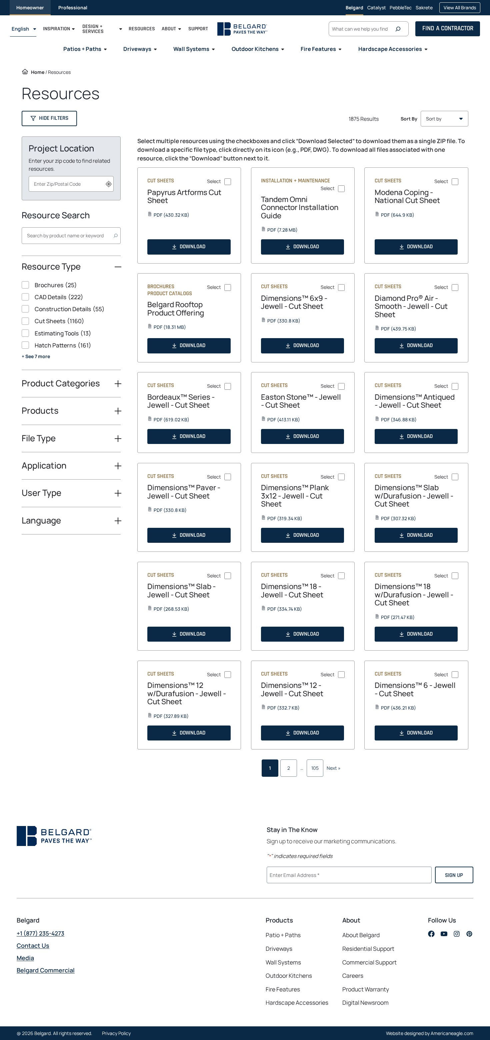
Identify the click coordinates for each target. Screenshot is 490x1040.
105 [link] (315, 768)
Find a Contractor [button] (447, 29)
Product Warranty (365, 989)
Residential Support (368, 948)
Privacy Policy (116, 1033)
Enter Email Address (294, 874)
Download (192, 246)
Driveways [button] (137, 49)
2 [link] (288, 768)
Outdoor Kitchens (289, 975)
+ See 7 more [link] (36, 356)
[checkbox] (71, 285)
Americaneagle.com (452, 1033)
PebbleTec (401, 9)
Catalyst (376, 9)
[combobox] (71, 184)
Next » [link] (334, 768)
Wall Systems (283, 962)
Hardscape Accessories (297, 1002)
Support (198, 29)
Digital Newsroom (365, 1002)
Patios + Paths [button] (82, 49)
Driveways (279, 948)
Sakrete (424, 9)
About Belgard (361, 935)
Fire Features (283, 989)
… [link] (301, 768)
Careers (352, 975)
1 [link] (270, 768)
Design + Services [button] (93, 29)
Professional (72, 7)
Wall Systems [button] (191, 49)
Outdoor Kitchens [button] (255, 49)
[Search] (399, 29)
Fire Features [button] (318, 49)
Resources (142, 29)
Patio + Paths (283, 935)
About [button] (169, 29)
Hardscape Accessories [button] (390, 49)
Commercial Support (369, 962)
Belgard (354, 7)
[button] (49, 118)
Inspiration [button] (56, 29)
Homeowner (30, 7)
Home (37, 72)
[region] (71, 325)
